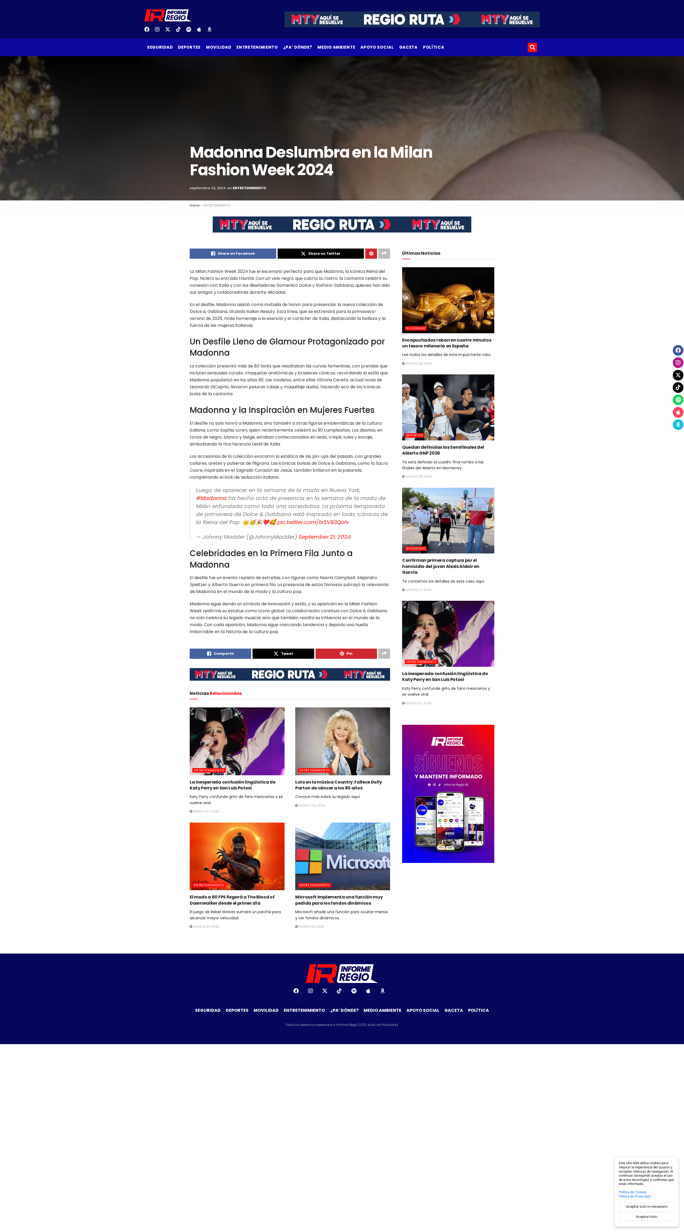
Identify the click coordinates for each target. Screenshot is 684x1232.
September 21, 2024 (325, 537)
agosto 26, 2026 (311, 805)
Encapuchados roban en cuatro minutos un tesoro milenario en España (446, 343)
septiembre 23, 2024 (208, 188)
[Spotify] (190, 31)
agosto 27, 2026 (205, 811)
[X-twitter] (169, 31)
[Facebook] (148, 31)
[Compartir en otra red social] (384, 254)
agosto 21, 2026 (311, 926)
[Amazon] (211, 31)
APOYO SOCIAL (377, 47)
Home (194, 205)
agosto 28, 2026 (418, 363)
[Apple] (201, 31)
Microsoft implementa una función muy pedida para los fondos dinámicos (339, 900)
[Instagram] (159, 31)
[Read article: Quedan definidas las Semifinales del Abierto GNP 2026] (448, 407)
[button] (532, 47)
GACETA (408, 47)
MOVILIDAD (218, 47)
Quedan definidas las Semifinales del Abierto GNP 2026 (443, 450)
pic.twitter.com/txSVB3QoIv (313, 522)
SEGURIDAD (160, 47)
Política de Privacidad (634, 1196)
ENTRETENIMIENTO (257, 47)
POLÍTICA (433, 47)
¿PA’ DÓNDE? (297, 47)
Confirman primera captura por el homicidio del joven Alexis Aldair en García (440, 566)
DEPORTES (189, 47)
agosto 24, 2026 (205, 926)
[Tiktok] (180, 31)
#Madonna (211, 498)
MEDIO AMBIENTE (336, 47)
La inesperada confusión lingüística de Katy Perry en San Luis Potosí (232, 785)
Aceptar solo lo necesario (646, 1206)
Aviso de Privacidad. (383, 1024)
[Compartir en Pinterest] (371, 254)
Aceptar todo (646, 1216)
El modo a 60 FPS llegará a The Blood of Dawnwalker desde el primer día (232, 900)
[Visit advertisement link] (342, 228)
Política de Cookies (633, 1192)
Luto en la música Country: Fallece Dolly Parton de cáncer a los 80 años (338, 785)
